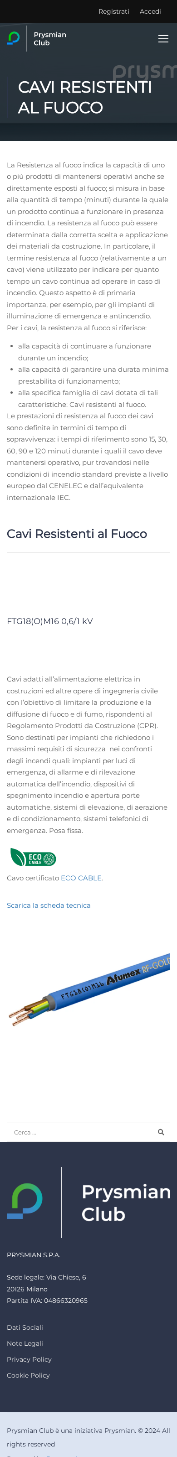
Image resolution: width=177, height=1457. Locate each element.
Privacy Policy (29, 1359)
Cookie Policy (28, 1375)
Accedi (150, 11)
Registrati (113, 11)
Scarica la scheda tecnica (49, 905)
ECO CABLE (81, 878)
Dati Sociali (25, 1327)
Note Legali (25, 1343)
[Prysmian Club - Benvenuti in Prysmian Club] (36, 39)
